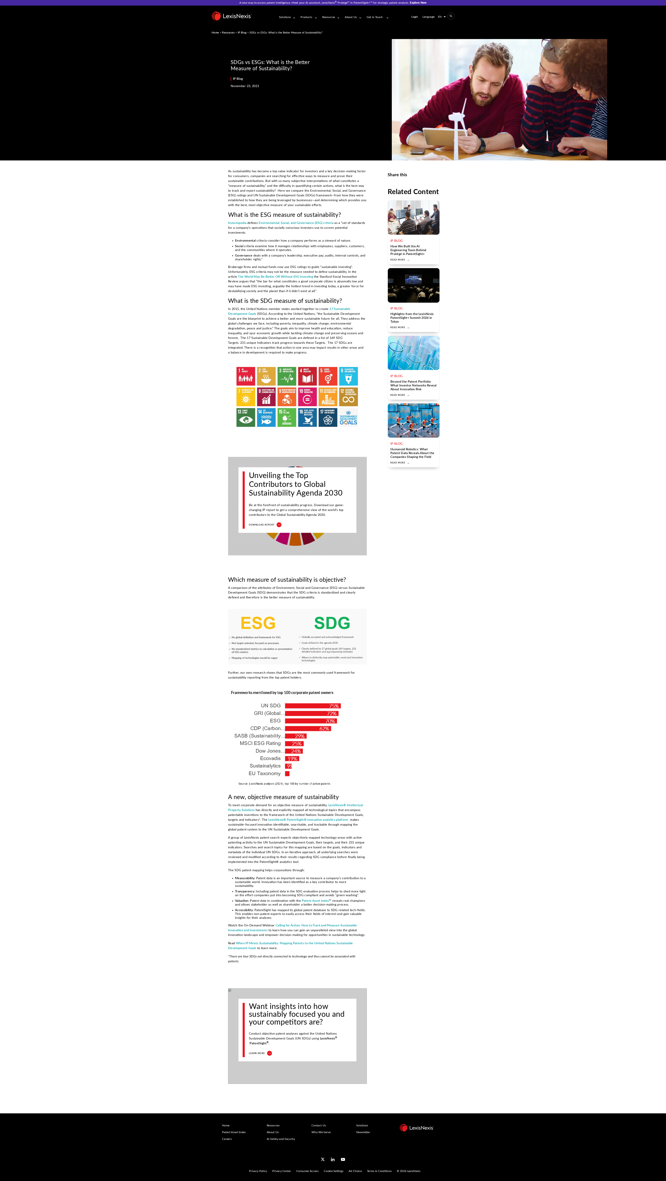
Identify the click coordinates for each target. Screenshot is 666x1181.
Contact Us (318, 1125)
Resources (328, 17)
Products (306, 17)
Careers (227, 1139)
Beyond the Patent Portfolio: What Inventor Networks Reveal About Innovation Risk (413, 385)
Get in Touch (375, 17)
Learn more (257, 1053)
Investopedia (237, 223)
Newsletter (363, 1132)
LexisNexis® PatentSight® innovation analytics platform (308, 819)
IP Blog (242, 32)
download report (262, 525)
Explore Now (418, 2)
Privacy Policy (258, 1171)
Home (215, 32)
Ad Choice (355, 1171)
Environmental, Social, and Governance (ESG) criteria (296, 223)
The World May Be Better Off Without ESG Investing (275, 276)
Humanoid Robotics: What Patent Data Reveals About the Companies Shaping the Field (412, 453)
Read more (397, 260)
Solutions (285, 17)
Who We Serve (321, 1132)
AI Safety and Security (281, 1139)
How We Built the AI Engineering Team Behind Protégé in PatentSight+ (408, 250)
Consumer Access (307, 1171)
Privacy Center (281, 1171)
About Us (351, 17)
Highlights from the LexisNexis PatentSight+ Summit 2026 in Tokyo (412, 318)
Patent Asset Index (315, 900)
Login (414, 16)
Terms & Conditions (379, 1171)
